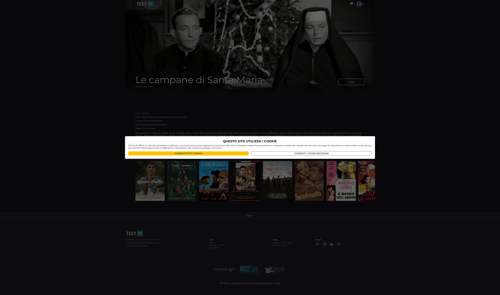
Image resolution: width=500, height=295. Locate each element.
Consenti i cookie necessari (311, 153)
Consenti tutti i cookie (188, 153)
